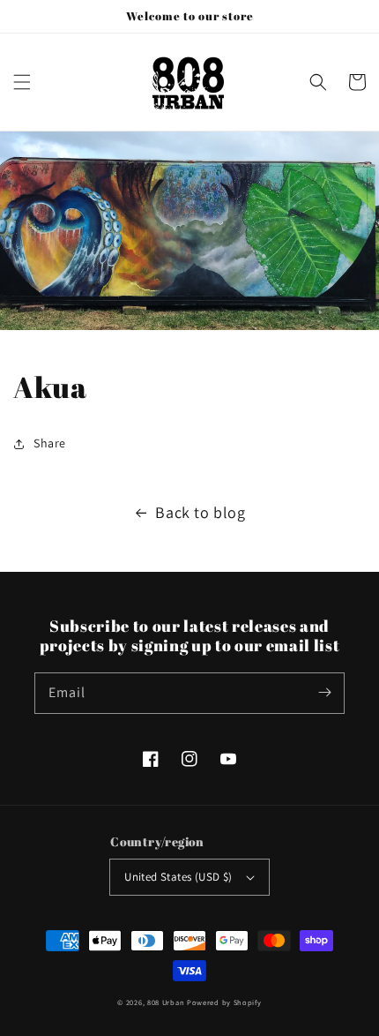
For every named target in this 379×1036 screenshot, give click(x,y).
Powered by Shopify (224, 1002)
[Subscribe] (324, 692)
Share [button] (49, 443)
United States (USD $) (178, 876)
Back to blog (200, 512)
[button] (22, 82)
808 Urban (165, 1002)
